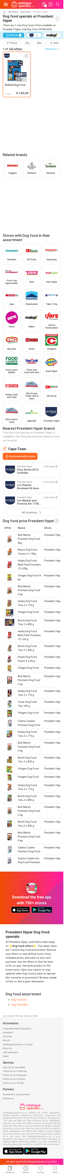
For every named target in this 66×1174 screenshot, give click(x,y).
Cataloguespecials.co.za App (18, 1044)
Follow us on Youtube (14, 1079)
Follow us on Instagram (15, 1075)
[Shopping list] (51, 4)
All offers (13, 12)
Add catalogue (10, 1052)
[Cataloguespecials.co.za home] (23, 4)
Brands (6, 1040)
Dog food (25, 12)
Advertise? (8, 1032)
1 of (12, 49)
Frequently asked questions (17, 1028)
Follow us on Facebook (15, 1071)
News (6, 1056)
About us (7, 1048)
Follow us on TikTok (13, 1083)
